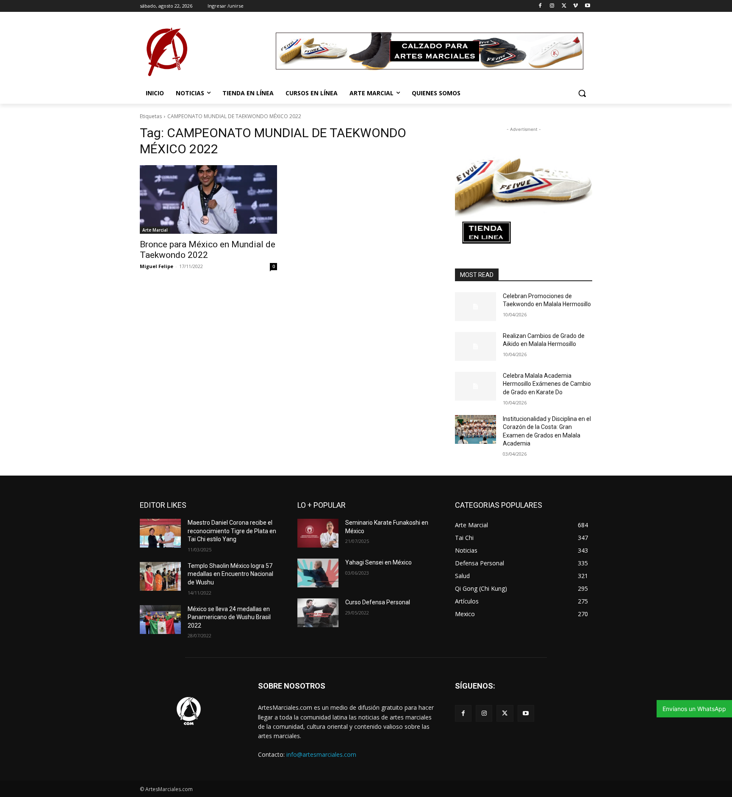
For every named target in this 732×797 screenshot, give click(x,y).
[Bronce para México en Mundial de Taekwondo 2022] (208, 199)
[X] (564, 6)
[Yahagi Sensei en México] (317, 573)
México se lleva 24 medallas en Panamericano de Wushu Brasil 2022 (229, 617)
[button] (582, 93)
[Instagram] (552, 6)
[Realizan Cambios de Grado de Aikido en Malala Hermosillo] (475, 346)
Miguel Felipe (156, 266)
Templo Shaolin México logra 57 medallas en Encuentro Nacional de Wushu (230, 574)
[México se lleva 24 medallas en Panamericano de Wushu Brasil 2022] (160, 619)
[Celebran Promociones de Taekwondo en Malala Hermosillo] (475, 306)
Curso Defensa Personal (377, 602)
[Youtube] (587, 6)
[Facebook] (540, 6)
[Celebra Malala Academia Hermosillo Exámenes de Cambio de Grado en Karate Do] (475, 386)
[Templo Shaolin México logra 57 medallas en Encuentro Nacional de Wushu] (160, 576)
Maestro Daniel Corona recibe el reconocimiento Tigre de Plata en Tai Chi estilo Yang (232, 530)
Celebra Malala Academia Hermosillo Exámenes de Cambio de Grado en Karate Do (547, 384)
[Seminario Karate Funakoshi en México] (317, 533)
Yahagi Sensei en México (378, 562)
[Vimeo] (575, 6)
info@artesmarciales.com (321, 754)
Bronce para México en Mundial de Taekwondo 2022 (207, 249)
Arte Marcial (155, 230)
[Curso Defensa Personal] (317, 612)
